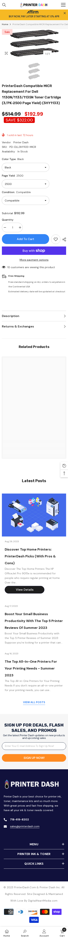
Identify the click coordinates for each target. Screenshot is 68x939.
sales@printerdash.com (24, 826)
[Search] (4, 5)
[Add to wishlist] (55, 239)
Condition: (16, 192)
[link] (34, 445)
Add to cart (25, 239)
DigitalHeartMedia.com (43, 900)
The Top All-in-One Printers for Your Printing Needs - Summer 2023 (31, 668)
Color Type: (13, 159)
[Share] (63, 239)
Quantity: (8, 219)
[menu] (63, 4)
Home (5, 24)
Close (64, 13)
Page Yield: (12, 175)
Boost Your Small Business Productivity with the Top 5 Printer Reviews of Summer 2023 (34, 621)
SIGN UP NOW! (34, 758)
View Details (24, 590)
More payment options (34, 259)
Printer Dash (21, 142)
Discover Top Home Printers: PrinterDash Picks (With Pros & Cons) (30, 556)
